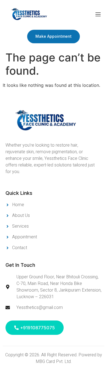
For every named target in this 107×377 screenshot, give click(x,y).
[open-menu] (98, 15)
